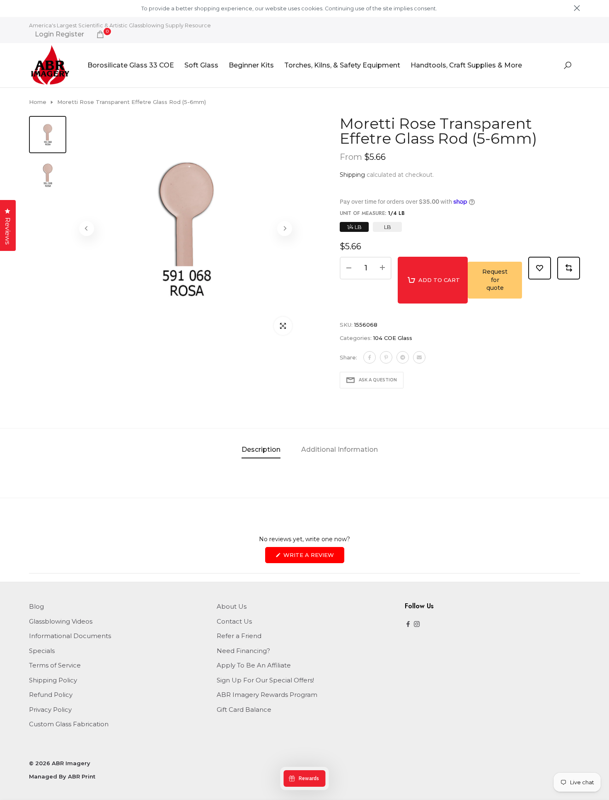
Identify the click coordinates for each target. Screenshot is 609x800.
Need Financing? (243, 651)
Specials (42, 651)
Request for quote (495, 280)
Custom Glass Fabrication (69, 724)
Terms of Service (55, 665)
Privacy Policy (50, 709)
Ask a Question (378, 380)
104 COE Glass (392, 338)
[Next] (284, 228)
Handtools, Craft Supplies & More (466, 65)
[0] (100, 34)
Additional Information (339, 449)
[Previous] (86, 228)
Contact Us (234, 621)
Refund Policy (50, 695)
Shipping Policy (53, 680)
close (32, 8)
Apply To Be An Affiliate (254, 665)
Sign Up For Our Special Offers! (265, 680)
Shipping (352, 174)
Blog (36, 606)
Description (261, 449)
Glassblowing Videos (60, 621)
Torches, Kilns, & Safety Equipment (342, 65)
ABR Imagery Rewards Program (267, 695)
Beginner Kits (251, 65)
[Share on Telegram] (402, 357)
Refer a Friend (239, 636)
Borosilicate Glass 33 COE (130, 65)
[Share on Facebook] (369, 357)
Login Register (59, 34)
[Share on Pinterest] (386, 357)
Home (37, 102)
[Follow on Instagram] (416, 624)
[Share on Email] (419, 357)
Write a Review (313, 557)
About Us (232, 606)
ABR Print (81, 776)
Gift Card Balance (244, 709)
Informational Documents (70, 636)
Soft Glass (201, 65)
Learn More (452, 8)
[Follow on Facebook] (408, 624)
